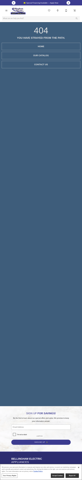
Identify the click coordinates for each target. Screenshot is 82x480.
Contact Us (41, 64)
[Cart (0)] (74, 10)
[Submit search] (76, 18)
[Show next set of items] (68, 3)
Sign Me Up (40, 442)
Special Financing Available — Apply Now (42, 3)
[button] (6, 10)
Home (41, 46)
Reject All (72, 475)
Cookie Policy (38, 471)
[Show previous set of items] (13, 3)
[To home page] (18, 11)
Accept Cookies (57, 475)
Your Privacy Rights (9, 475)
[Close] (78, 467)
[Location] (57, 10)
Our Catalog (41, 55)
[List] (49, 10)
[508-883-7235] (66, 10)
